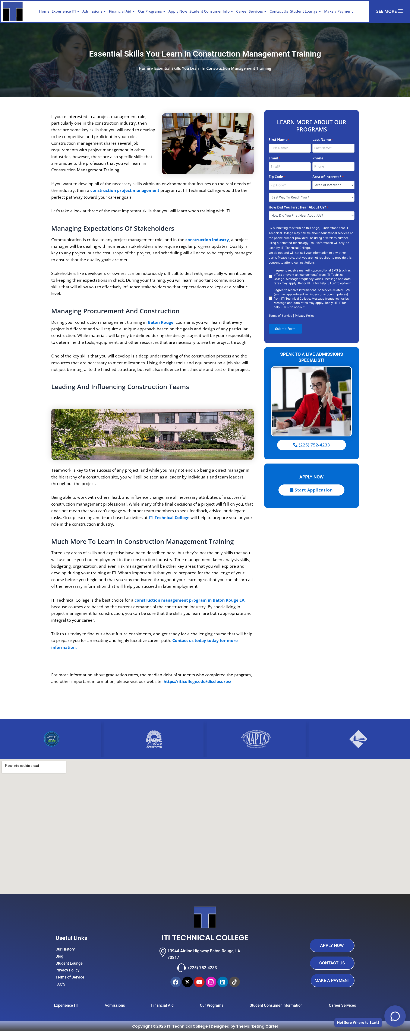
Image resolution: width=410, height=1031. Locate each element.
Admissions (92, 11)
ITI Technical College (169, 517)
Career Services (249, 11)
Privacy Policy (305, 315)
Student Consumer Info (209, 11)
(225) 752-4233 (202, 967)
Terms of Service (280, 315)
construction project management (124, 190)
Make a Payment (338, 11)
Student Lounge (304, 11)
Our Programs (150, 11)
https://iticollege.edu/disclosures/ (197, 681)
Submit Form (285, 329)
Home (44, 11)
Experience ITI (64, 11)
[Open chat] (395, 1016)
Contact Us (278, 11)
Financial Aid (120, 11)
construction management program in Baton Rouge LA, (190, 600)
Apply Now (177, 11)
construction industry (207, 239)
